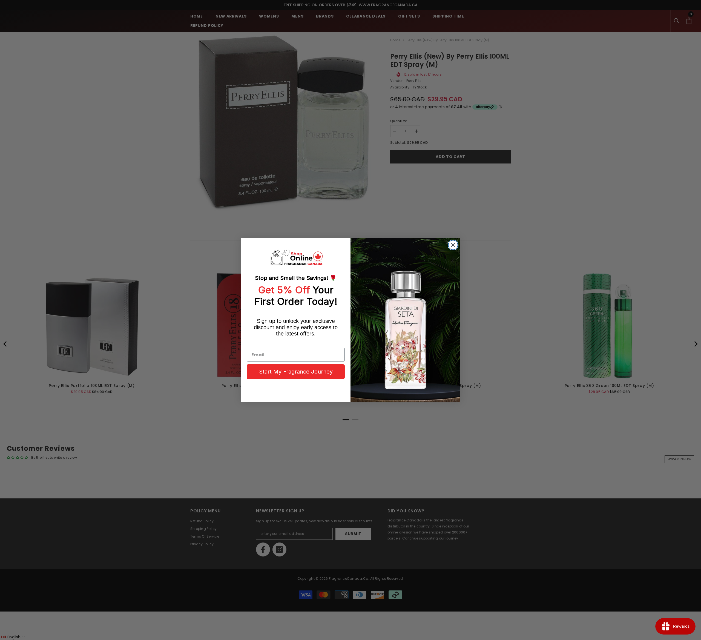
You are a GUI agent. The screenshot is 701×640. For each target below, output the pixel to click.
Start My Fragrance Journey (296, 371)
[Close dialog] (453, 245)
